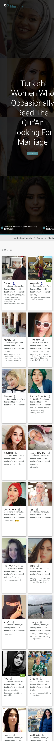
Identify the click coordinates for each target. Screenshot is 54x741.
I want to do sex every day (13, 580)
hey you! (7, 351)
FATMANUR (11, 565)
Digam (34, 678)
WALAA (35, 735)
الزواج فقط (34, 464)
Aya (6, 678)
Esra (32, 565)
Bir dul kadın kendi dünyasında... (40, 408)
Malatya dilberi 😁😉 (11, 521)
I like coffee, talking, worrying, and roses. (37, 412)
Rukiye (34, 622)
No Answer (8, 635)
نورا (32, 509)
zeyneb (34, 283)
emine (7, 735)
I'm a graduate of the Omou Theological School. (40, 299)
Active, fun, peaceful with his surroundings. (40, 694)
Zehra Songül (38, 396)
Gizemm (35, 340)
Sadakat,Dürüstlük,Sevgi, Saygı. (40, 634)
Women (40, 238)
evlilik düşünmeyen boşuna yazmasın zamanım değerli (14, 295)
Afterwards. (34, 467)
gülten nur (10, 509)
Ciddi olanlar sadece (11, 690)
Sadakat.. (33, 690)
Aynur (7, 283)
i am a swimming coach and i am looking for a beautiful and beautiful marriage (40, 580)
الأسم (7, 622)
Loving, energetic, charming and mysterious (40, 638)
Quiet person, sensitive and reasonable (14, 694)
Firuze (8, 396)
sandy (7, 340)
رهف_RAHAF (38, 452)
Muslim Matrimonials (23, 238)
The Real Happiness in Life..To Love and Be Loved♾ (40, 351)
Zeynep (8, 452)
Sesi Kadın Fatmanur (11, 577)
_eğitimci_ (33, 295)
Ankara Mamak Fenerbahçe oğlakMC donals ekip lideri (14, 464)
